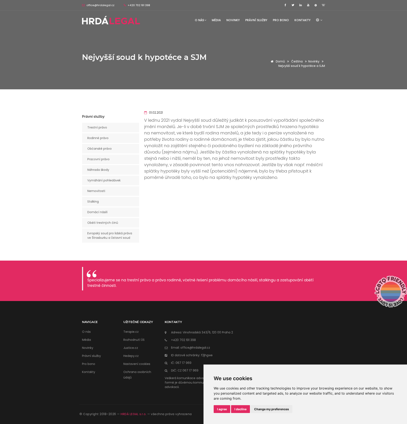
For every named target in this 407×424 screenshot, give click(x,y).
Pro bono (281, 20)
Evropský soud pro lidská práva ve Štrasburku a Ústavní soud (109, 235)
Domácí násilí (97, 212)
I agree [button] (222, 409)
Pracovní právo (98, 159)
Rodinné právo (98, 138)
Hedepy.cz (131, 356)
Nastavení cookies (136, 364)
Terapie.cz (131, 332)
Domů (280, 61)
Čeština (297, 61)
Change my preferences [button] (271, 409)
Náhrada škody (98, 170)
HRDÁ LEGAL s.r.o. (133, 414)
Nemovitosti (96, 191)
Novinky (233, 20)
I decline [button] (240, 409)
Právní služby (256, 20)
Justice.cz (130, 348)
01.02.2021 (155, 112)
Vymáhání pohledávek (104, 180)
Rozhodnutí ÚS (134, 340)
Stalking (93, 201)
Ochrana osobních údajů (137, 375)
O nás (199, 20)
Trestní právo (97, 127)
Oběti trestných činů (102, 223)
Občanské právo (99, 148)
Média (216, 20)
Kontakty (302, 20)
